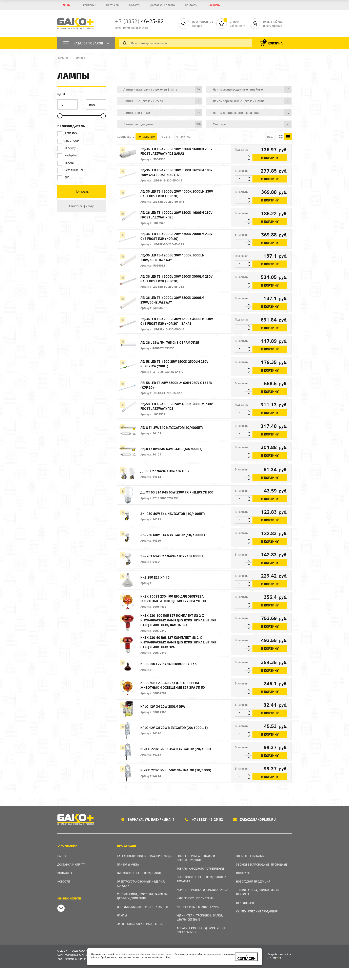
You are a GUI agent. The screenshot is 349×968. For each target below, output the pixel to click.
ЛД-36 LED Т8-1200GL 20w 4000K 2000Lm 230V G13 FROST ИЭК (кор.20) (176, 193)
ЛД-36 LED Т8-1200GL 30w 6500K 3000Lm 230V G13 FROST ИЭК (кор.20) (176, 278)
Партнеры (112, 5)
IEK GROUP (71, 140)
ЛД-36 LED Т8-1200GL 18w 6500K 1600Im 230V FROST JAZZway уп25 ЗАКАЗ (176, 151)
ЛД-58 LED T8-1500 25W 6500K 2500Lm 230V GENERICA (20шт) (174, 363)
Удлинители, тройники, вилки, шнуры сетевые (200, 917)
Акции (66, 5)
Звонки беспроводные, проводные (262, 864)
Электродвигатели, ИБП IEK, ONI (140, 924)
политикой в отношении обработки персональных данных (144, 953)
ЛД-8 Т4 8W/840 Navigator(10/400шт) (171, 427)
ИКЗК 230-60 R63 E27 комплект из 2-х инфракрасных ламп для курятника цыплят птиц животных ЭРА (178, 642)
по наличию (182, 136)
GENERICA (71, 133)
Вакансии (214, 5)
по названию (146, 136)
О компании (88, 5)
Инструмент (245, 873)
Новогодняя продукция (253, 881)
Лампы (80, 58)
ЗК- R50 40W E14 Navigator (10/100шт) (172, 513)
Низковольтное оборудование (139, 873)
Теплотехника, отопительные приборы (258, 892)
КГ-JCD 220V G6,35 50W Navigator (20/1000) (175, 770)
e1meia (275, 958)
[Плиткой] (280, 136)
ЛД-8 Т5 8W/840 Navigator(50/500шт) (171, 449)
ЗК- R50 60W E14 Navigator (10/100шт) (172, 535)
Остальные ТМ (73, 170)
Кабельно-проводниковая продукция (144, 856)
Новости (134, 5)
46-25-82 (139, 20)
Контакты (191, 5)
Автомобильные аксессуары (198, 907)
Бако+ (61, 856)
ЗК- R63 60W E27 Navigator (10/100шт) (172, 556)
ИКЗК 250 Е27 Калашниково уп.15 (168, 664)
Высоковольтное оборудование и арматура (201, 879)
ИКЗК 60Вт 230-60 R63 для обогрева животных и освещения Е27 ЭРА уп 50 (172, 685)
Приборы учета (128, 864)
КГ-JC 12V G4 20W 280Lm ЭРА (162, 706)
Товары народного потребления (200, 868)
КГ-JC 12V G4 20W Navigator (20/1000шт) (174, 727)
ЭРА (66, 177)
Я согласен (246, 956)
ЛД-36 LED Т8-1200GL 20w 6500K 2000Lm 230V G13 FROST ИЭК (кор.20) (176, 236)
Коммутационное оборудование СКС (203, 890)
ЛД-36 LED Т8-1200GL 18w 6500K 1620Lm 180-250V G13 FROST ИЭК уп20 (176, 172)
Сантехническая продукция (257, 911)
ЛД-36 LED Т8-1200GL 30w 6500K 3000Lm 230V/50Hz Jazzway (172, 299)
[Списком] (288, 136)
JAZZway (70, 148)
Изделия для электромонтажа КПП (142, 907)
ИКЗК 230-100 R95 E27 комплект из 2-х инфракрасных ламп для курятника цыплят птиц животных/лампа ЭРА (178, 620)
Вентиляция (245, 903)
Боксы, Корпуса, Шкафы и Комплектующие (196, 858)
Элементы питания (250, 856)
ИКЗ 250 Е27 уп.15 (154, 577)
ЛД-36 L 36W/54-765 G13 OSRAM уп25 (169, 342)
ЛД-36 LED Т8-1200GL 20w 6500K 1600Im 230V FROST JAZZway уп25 (176, 214)
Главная (63, 58)
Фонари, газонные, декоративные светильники (201, 930)
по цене (165, 136)
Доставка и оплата (162, 5)
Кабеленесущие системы (195, 898)
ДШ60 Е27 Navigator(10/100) (164, 471)
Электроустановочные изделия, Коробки (141, 883)
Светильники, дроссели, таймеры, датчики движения (142, 896)
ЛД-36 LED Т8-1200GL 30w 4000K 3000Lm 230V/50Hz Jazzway (172, 257)
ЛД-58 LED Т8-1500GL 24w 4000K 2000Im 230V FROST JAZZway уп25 (176, 406)
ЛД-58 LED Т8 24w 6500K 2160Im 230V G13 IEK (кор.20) (176, 385)
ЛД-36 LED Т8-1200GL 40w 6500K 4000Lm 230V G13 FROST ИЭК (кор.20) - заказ (176, 321)
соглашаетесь (214, 953)
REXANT (69, 162)
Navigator (70, 155)
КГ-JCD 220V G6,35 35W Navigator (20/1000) (175, 749)
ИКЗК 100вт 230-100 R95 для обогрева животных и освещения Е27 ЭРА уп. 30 (173, 598)
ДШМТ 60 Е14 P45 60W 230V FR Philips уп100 (176, 492)
